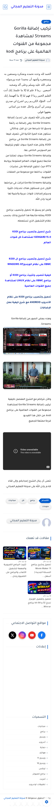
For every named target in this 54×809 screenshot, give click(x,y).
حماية (42, 748)
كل (23, 501)
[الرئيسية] (42, 803)
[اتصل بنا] (12, 803)
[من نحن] (24, 803)
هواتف (42, 753)
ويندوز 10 (41, 763)
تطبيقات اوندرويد (37, 785)
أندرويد (42, 742)
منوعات (45, 507)
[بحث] (5, 7)
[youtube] (32, 635)
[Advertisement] (27, 682)
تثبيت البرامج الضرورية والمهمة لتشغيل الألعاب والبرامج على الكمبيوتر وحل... (15, 571)
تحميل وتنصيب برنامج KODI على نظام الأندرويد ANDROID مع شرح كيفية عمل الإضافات (28, 302)
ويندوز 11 (41, 758)
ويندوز (42, 737)
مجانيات (12, 501)
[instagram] (22, 635)
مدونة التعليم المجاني (27, 7)
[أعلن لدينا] (18, 803)
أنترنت (42, 779)
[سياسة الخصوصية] (36, 803)
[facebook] (41, 635)
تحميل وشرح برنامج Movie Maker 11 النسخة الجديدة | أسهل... (41, 571)
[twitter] (12, 635)
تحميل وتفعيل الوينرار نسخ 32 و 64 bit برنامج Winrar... (39, 603)
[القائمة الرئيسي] (48, 7)
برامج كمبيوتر (39, 774)
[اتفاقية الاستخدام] (30, 803)
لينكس (42, 769)
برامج (46, 22)
